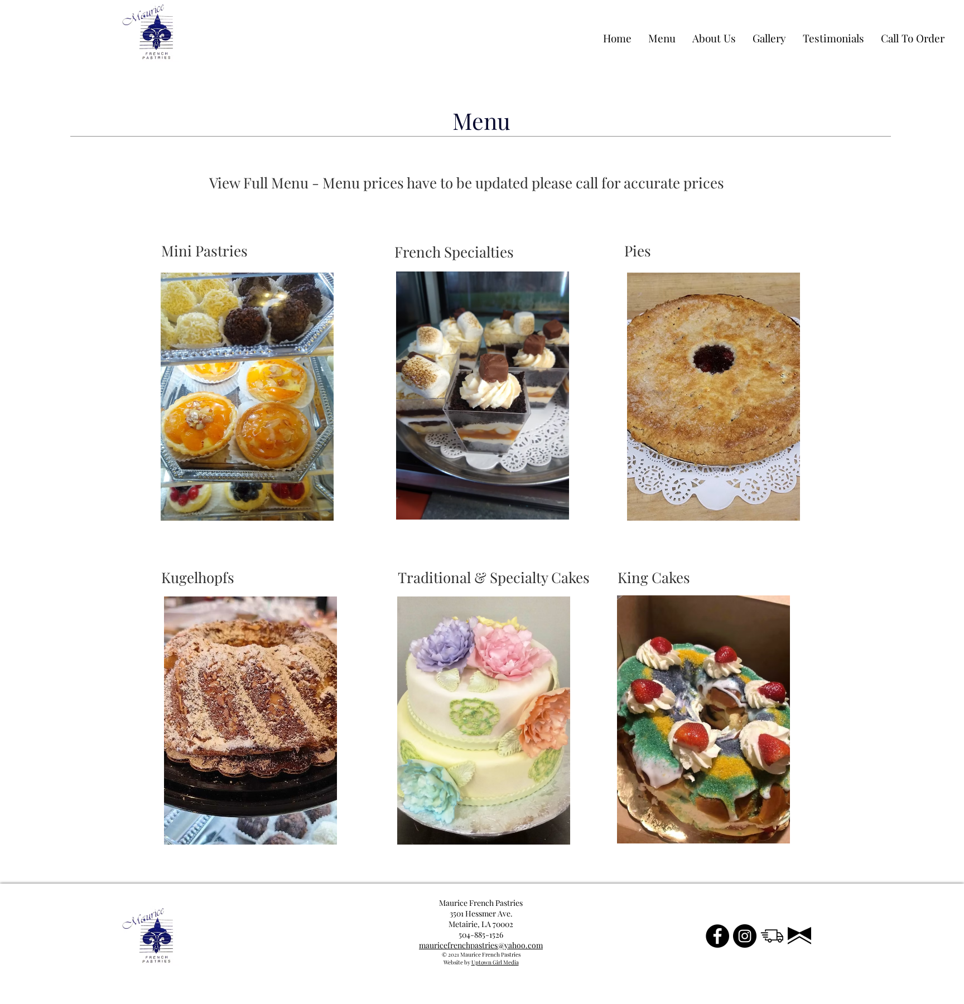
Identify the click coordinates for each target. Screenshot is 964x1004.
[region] (246, 397)
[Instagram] (744, 936)
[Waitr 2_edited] (799, 936)
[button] (223, 251)
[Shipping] (772, 936)
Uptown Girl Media (495, 962)
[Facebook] (717, 936)
